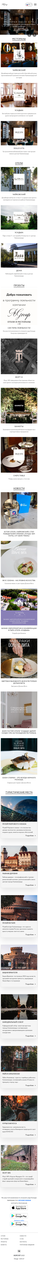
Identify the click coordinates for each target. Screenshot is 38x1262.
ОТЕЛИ (19, 163)
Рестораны (4, 1239)
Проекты (4, 1242)
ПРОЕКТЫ (19, 285)
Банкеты (4, 1245)
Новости (23, 1236)
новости (19, 488)
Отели (3, 1236)
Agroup (21, 1259)
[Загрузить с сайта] (19, 1224)
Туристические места (19, 792)
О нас (22, 1239)
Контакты (23, 1242)
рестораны (19, 39)
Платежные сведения (27, 1245)
